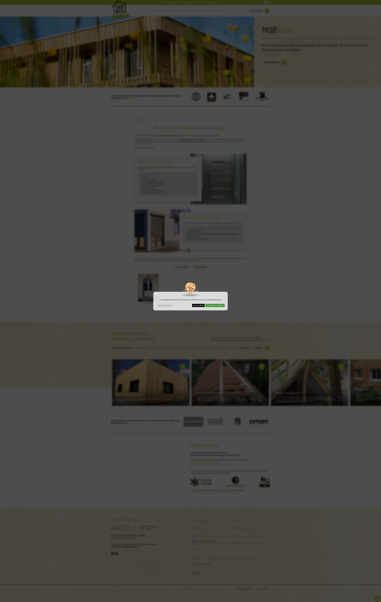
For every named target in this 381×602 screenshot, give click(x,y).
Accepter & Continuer (215, 305)
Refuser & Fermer (165, 305)
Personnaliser (198, 305)
